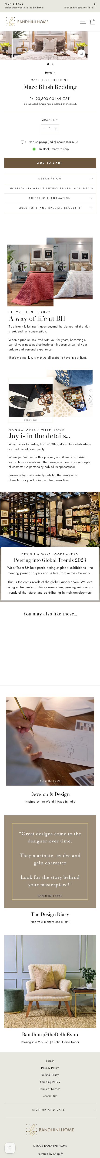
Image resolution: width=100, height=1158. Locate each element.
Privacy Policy (50, 1068)
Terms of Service (50, 1089)
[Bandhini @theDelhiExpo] (50, 981)
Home (49, 72)
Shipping (44, 104)
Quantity (50, 120)
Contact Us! (50, 1096)
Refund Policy (50, 1075)
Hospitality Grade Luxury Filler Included (50, 188)
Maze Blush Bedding (50, 80)
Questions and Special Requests (50, 208)
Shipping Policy (50, 1082)
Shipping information (50, 198)
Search (50, 1061)
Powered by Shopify (50, 1154)
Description (49, 178)
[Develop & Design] (50, 741)
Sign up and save (48, 1110)
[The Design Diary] (50, 861)
